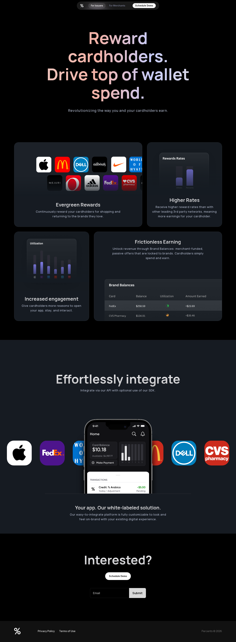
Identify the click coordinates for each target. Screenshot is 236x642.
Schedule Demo (144, 5)
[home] (81, 5)
